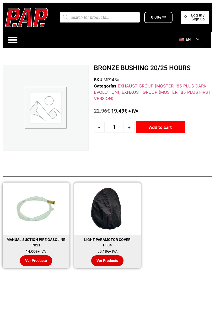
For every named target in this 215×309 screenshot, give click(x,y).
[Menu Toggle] (13, 40)
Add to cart (160, 127)
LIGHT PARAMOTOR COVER (107, 240)
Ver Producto (36, 260)
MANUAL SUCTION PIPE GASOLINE (36, 240)
